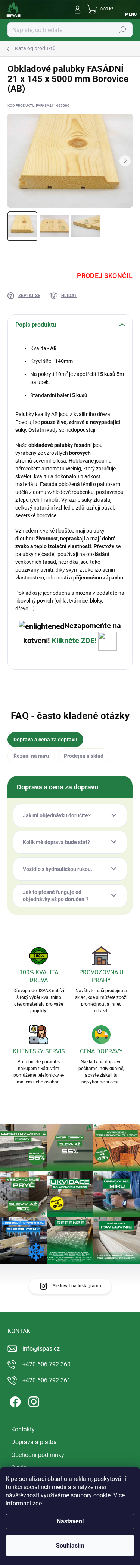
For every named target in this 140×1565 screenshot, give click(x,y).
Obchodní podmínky (37, 1455)
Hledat (123, 29)
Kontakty (23, 1429)
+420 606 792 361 (46, 1380)
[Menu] (130, 9)
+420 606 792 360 (46, 1364)
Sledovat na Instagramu (77, 1285)
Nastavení (70, 1521)
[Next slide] (125, 160)
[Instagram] (32, 1400)
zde (37, 1503)
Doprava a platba (34, 1442)
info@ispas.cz (41, 1348)
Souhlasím (70, 1545)
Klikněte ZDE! (75, 640)
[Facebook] (14, 1400)
